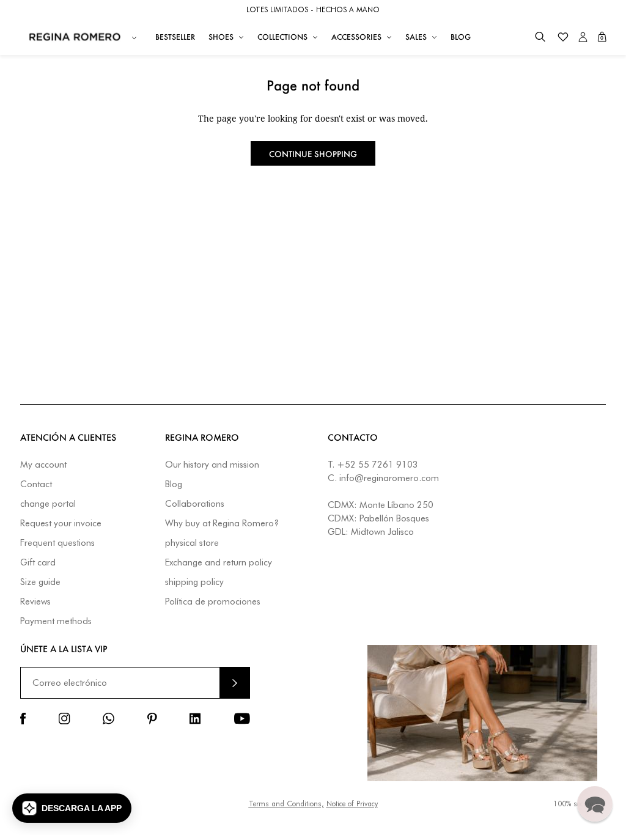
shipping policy (194, 582)
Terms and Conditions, (286, 803)
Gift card (38, 562)
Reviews (35, 601)
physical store (192, 543)
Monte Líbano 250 (396, 504)
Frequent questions (57, 543)
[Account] (582, 37)
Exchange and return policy (218, 562)
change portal (48, 504)
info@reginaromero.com (389, 478)
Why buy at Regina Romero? (222, 523)
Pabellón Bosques (394, 518)
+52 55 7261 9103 (377, 464)
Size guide (40, 582)
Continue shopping (313, 154)
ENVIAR (234, 682)
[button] (540, 37)
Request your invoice (60, 523)
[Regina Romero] (75, 36)
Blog (173, 484)
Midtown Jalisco (382, 531)
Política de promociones (212, 601)
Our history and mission (212, 464)
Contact (36, 484)
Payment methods (56, 621)
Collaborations (194, 504)
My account (43, 464)
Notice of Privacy (352, 803)
